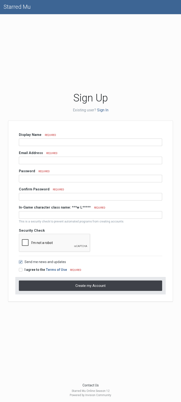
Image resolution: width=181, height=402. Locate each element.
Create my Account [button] (90, 286)
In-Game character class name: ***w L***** (62, 207)
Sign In (102, 110)
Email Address (38, 153)
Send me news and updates (45, 262)
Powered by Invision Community (90, 395)
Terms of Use (56, 270)
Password (34, 171)
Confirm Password (41, 189)
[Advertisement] (59, 51)
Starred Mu (17, 7)
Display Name (37, 135)
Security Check (32, 230)
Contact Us (90, 385)
